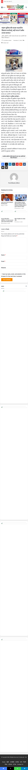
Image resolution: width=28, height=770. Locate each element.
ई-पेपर (14, 764)
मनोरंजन (10, 764)
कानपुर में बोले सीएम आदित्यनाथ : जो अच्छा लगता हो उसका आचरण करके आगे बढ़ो (7, 220)
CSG (26, 757)
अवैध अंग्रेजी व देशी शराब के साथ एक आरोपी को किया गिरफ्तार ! (14, 157)
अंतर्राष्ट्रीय (12, 762)
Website (3, 267)
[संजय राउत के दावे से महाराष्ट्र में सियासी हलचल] (7, 197)
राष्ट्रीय (7, 762)
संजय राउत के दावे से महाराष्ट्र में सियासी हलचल (7, 203)
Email (3, 261)
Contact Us (20, 764)
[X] (6, 164)
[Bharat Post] (15, 7)
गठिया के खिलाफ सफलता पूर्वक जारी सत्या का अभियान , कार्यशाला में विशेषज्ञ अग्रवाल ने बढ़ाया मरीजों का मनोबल (20, 205)
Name (3, 255)
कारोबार (17, 762)
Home (3, 762)
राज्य (21, 762)
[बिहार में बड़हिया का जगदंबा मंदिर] (21, 213)
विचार (6, 764)
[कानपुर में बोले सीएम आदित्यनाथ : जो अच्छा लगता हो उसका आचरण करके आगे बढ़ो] (7, 213)
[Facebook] (2, 164)
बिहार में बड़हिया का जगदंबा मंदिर (20, 219)
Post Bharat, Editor (7, 40)
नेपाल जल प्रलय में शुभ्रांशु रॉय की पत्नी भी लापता (14, 1)
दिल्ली (24, 762)
